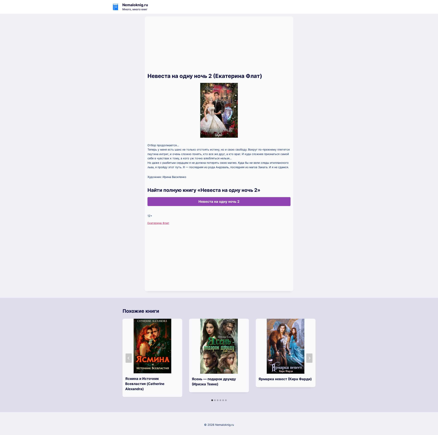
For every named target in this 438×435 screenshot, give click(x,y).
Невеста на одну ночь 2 (219, 202)
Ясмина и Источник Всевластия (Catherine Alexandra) (144, 384)
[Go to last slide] (129, 358)
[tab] (212, 400)
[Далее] (309, 358)
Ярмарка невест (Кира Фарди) (285, 379)
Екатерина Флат (158, 223)
